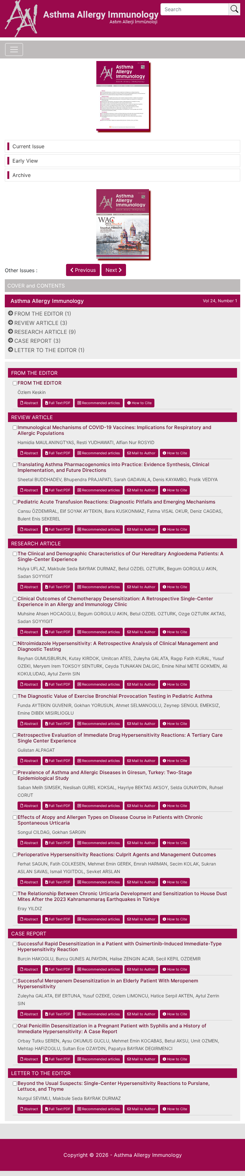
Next (112, 270)
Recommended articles (100, 403)
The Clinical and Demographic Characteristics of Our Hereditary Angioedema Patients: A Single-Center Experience (121, 556)
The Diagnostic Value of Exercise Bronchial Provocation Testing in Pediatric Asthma (115, 696)
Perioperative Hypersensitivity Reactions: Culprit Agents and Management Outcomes (117, 854)
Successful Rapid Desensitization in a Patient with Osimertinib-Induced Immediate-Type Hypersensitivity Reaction (120, 946)
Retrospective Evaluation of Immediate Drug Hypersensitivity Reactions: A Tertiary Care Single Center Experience (120, 738)
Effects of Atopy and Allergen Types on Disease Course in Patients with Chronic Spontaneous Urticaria (110, 820)
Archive (21, 175)
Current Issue (28, 146)
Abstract (30, 403)
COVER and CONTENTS (36, 285)
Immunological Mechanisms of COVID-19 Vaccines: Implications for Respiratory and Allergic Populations (114, 430)
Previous (84, 270)
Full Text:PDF (59, 403)
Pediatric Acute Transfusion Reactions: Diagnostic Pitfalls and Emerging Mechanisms (116, 502)
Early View (25, 161)
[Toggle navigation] (14, 49)
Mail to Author (143, 453)
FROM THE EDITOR (40, 383)
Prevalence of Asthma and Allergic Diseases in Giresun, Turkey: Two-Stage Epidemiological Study (105, 775)
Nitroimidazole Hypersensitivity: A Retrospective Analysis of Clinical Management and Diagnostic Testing (118, 646)
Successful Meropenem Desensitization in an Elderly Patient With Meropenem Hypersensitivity (108, 983)
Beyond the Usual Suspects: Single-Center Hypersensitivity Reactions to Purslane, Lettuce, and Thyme (114, 1086)
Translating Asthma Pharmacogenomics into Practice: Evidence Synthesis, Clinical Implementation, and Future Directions (113, 467)
